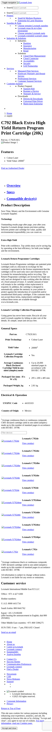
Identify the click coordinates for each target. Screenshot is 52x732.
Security (27, 63)
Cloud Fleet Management (34, 56)
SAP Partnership (30, 66)
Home (9, 113)
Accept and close (9, 728)
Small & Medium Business (29, 18)
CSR (9, 676)
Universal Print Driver (33, 101)
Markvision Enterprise (33, 104)
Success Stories (13, 661)
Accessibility (29, 61)
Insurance (27, 46)
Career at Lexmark (15, 647)
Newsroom (11, 674)
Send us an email (8, 632)
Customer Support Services (30, 81)
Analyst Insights (14, 654)
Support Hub (29, 88)
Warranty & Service (32, 94)
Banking (27, 43)
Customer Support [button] (15, 83)
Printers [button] (10, 15)
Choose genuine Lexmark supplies (33, 25)
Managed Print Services (28, 71)
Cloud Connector (30, 58)
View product (28, 443)
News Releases (13, 679)
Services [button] (10, 68)
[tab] (29, 185)
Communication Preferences (19, 664)
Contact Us (12, 659)
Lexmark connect (14, 649)
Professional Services (27, 78)
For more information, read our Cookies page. (22, 722)
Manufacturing (29, 48)
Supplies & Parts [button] (14, 23)
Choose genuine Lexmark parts (31, 33)
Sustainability (12, 652)
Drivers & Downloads (33, 99)
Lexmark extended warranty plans (33, 36)
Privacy (10, 703)
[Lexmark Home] (24, 2)
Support (10, 681)
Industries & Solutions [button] (16, 38)
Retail (25, 51)
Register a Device (31, 91)
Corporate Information (16, 701)
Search (10, 7)
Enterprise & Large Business (30, 20)
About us (11, 644)
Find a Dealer (13, 669)
